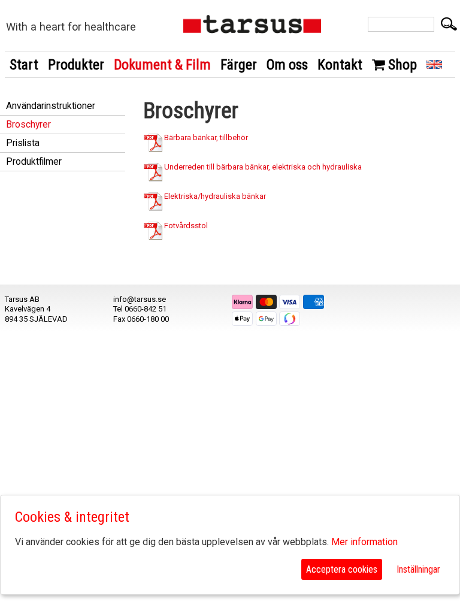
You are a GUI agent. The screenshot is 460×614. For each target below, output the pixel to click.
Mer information (364, 542)
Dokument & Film (162, 64)
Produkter (76, 64)
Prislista (23, 143)
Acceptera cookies (341, 569)
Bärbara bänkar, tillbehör (205, 137)
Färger (238, 64)
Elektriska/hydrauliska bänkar (214, 196)
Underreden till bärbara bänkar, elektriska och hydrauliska (262, 166)
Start (24, 64)
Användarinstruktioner (50, 106)
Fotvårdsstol (185, 225)
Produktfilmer (34, 161)
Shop (401, 64)
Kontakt (339, 64)
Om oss (287, 64)
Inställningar (418, 569)
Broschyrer (28, 124)
